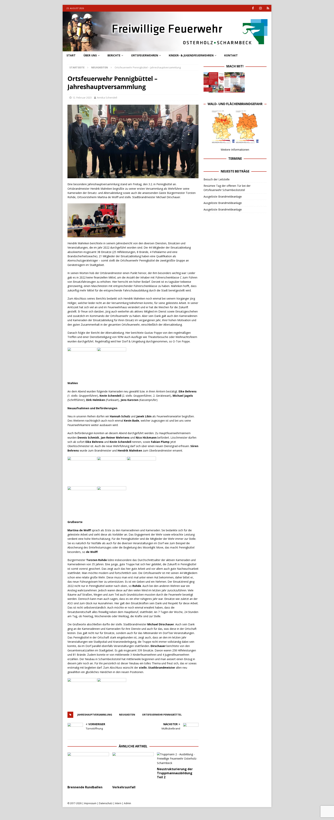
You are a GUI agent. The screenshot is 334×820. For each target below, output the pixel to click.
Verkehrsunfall (123, 787)
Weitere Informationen (235, 149)
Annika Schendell (107, 97)
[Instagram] (260, 8)
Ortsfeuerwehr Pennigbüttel (162, 714)
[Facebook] (253, 8)
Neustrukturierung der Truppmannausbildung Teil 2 (175, 773)
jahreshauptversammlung (94, 714)
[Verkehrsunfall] (133, 767)
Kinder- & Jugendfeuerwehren (191, 55)
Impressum (90, 803)
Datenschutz (105, 803)
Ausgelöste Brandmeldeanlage (223, 196)
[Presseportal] (268, 8)
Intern (118, 803)
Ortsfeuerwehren (144, 55)
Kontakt (231, 55)
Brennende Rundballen (84, 787)
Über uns (90, 55)
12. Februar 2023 (82, 97)
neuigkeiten (127, 714)
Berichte (113, 55)
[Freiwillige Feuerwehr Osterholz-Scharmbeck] (167, 49)
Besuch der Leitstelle (217, 179)
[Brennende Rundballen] (88, 767)
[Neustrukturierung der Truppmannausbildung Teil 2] (178, 758)
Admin (127, 803)
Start (71, 55)
